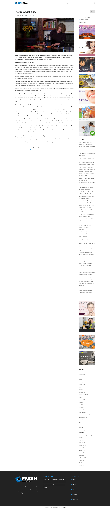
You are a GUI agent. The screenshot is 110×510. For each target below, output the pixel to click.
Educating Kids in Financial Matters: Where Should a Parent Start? (86, 254)
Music (80, 425)
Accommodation (83, 372)
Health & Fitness (82, 412)
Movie (80, 422)
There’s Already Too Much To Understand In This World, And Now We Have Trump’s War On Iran (87, 144)
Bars (80, 379)
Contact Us (89, 3)
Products (77, 3)
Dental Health (62, 482)
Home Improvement (83, 414)
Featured (81, 399)
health (49, 484)
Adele (45, 479)
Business (60, 3)
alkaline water (55, 479)
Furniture (81, 407)
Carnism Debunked (83, 288)
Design (80, 389)
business (48, 482)
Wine (80, 462)
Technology (32, 15)
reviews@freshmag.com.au (28, 149)
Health (54, 3)
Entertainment (82, 394)
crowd (57, 482)
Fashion (49, 3)
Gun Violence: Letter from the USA (87, 243)
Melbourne (54, 484)
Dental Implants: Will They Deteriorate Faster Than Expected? (85, 227)
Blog (44, 482)
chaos (53, 482)
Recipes (81, 447)
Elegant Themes (52, 507)
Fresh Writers (18, 15)
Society (66, 3)
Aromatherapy (62, 479)
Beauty (80, 382)
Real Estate (81, 445)
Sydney (45, 487)
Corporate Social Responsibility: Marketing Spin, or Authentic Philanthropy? (86, 220)
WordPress (64, 507)
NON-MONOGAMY (83, 236)
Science (81, 450)
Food (28, 15)
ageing (49, 479)
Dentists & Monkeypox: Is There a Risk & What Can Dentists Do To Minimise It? (86, 283)
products (59, 484)
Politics (80, 437)
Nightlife (81, 430)
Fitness (80, 402)
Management (82, 417)
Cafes (80, 387)
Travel (71, 3)
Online (80, 432)
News (44, 3)
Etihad (45, 484)
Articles (80, 377)
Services (83, 3)
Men (80, 420)
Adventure (81, 374)
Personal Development (84, 435)
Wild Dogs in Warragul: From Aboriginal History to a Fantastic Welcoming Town (86, 173)
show (64, 484)
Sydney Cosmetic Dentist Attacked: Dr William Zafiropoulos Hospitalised (87, 248)
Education (81, 392)
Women (80, 465)
